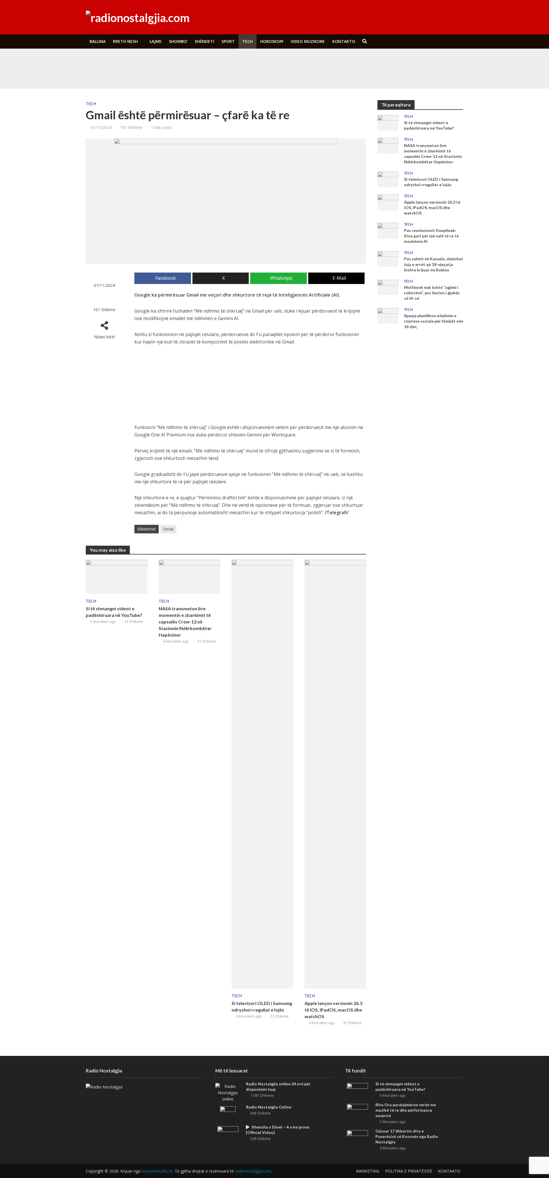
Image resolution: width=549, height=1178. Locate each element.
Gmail (168, 529)
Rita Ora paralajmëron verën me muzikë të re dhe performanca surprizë (227, 74)
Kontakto (343, 41)
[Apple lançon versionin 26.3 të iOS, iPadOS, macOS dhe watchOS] (335, 773)
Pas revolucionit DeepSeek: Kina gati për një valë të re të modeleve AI (431, 236)
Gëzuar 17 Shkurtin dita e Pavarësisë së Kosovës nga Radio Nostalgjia (406, 1136)
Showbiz (178, 41)
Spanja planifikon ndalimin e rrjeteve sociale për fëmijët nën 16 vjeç (433, 321)
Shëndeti (204, 41)
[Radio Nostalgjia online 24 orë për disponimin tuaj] (227, 1092)
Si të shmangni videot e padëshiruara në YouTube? (209, 61)
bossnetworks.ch (157, 1171)
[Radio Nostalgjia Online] (228, 1113)
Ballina (97, 41)
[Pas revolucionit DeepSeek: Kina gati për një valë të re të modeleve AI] (387, 230)
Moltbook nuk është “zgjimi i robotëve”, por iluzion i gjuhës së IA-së (432, 293)
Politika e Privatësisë (408, 1171)
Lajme (156, 41)
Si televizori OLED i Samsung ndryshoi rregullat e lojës (262, 1006)
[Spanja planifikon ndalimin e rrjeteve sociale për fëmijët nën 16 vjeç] (387, 315)
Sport (228, 41)
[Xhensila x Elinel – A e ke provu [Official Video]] (227, 1133)
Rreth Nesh (125, 41)
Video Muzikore (308, 41)
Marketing (367, 1171)
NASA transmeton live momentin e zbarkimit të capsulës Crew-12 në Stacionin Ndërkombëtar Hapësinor (185, 621)
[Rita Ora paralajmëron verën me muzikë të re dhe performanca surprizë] (125, 74)
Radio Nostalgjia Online (268, 1107)
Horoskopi (271, 41)
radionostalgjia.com (253, 1171)
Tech (247, 41)
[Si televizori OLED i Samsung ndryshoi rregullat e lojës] (262, 773)
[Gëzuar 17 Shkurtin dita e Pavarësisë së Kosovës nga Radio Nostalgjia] (357, 1137)
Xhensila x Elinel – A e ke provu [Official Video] (277, 1130)
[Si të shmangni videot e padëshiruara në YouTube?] (125, 60)
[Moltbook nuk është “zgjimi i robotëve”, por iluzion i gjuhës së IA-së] (387, 287)
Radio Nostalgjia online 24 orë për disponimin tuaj (278, 1086)
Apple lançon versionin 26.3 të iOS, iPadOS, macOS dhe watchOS (333, 1009)
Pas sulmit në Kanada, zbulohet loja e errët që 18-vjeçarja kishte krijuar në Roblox (433, 264)
